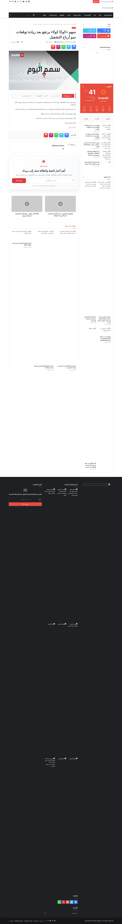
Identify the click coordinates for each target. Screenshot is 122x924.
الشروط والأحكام (18, 921)
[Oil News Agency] (107, 8)
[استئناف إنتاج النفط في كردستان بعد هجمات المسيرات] (66, 297)
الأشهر (108, 119)
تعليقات (86, 119)
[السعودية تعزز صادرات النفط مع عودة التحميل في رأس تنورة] (49, 762)
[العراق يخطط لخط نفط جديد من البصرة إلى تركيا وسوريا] (61, 690)
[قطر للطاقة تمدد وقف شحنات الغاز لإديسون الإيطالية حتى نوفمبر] (89, 394)
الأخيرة (97, 119)
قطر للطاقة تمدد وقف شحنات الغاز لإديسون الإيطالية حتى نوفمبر (90, 465)
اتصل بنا (11, 921)
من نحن (42, 921)
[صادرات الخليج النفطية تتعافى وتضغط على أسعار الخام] (43, 297)
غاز (95, 15)
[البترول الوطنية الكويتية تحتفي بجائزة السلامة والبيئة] (21, 235)
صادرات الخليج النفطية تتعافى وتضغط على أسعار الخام (43, 367)
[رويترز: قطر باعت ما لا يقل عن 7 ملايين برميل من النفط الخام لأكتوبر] (105, 145)
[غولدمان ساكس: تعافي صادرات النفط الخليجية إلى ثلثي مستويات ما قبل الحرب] (104, 248)
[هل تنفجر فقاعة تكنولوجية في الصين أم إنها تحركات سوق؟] (105, 164)
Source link (72, 127)
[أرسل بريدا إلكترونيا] (55, 42)
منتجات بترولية (77, 15)
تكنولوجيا (62, 15)
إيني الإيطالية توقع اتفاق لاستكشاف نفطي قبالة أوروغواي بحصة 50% (93, 153)
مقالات (44, 15)
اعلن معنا (36, 921)
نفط (100, 15)
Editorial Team (59, 42)
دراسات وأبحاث (53, 15)
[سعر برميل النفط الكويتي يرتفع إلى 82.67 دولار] (61, 761)
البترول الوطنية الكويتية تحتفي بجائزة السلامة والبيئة (21, 244)
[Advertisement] (96, 65)
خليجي (64, 24)
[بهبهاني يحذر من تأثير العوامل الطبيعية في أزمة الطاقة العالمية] (105, 127)
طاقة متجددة (87, 15)
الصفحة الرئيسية (108, 15)
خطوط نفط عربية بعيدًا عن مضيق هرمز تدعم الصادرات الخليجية (92, 136)
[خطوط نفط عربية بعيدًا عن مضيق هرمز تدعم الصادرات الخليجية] (105, 137)
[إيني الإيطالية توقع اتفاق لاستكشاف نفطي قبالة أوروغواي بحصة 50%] (105, 155)
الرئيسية (72, 24)
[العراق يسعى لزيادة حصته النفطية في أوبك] (72, 690)
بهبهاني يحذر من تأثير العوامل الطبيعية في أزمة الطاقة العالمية (91, 127)
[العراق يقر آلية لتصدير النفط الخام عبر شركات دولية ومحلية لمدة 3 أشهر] (72, 825)
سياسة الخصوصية (28, 921)
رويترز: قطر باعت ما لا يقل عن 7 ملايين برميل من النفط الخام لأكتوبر (91, 144)
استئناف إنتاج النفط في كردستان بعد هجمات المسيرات (66, 367)
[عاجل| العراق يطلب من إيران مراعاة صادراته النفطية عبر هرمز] (49, 690)
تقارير (69, 15)
